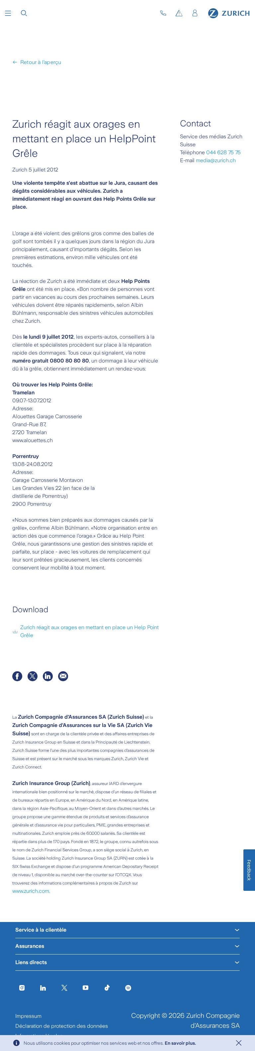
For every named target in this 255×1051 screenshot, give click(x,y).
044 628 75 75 (223, 152)
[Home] (229, 13)
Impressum (28, 1016)
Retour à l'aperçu (40, 62)
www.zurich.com (30, 891)
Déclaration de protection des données (61, 1026)
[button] (8, 13)
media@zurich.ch (216, 160)
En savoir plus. (180, 1043)
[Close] (239, 1043)
